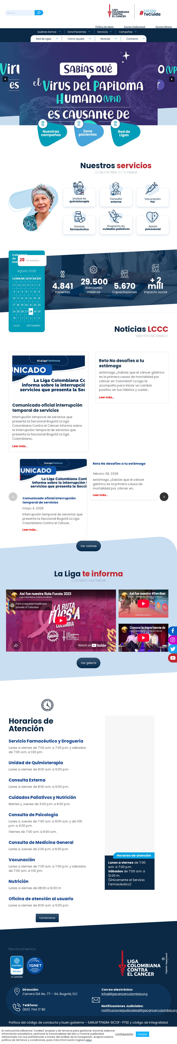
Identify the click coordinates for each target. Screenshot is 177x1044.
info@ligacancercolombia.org (124, 994)
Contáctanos (47, 918)
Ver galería (88, 663)
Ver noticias (89, 546)
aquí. (89, 1040)
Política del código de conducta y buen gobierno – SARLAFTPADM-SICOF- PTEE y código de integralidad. (88, 1022)
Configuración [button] (124, 1034)
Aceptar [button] (142, 1034)
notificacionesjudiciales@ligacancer (129, 1010)
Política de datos (104, 26)
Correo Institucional (134, 26)
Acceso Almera (164, 26)
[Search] (39, 12)
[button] (88, 79)
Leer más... (19, 446)
